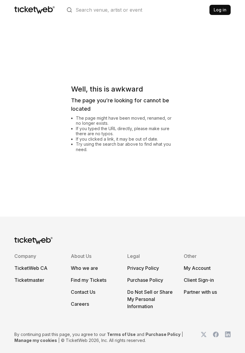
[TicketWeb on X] (204, 337)
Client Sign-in (199, 280)
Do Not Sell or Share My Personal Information (150, 299)
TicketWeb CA (31, 268)
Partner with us (200, 292)
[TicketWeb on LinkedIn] (228, 337)
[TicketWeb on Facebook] (216, 337)
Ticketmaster (29, 280)
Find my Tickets (88, 280)
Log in (220, 9)
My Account (197, 268)
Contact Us (83, 292)
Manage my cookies (35, 340)
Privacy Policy (143, 268)
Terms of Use (121, 334)
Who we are (84, 268)
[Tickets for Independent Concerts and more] (34, 10)
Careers (80, 304)
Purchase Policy (145, 280)
